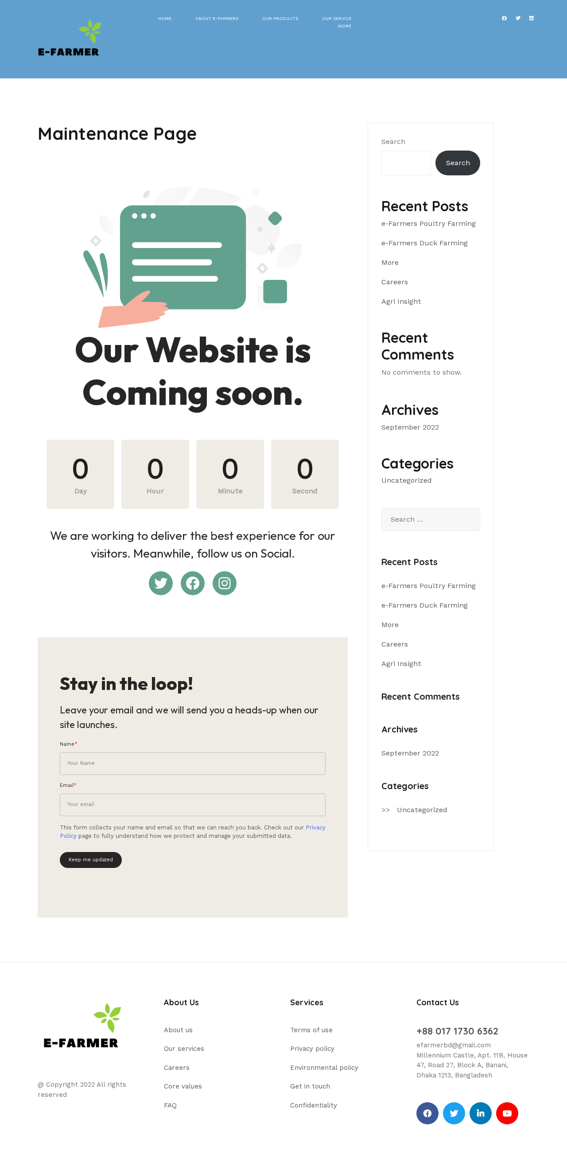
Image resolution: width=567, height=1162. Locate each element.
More (344, 25)
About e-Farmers (216, 18)
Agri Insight (401, 301)
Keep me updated (91, 860)
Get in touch (310, 1086)
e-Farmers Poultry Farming (428, 223)
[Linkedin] (481, 1113)
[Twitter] (454, 1113)
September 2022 (410, 427)
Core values (183, 1086)
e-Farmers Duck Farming (424, 243)
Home (164, 18)
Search (393, 141)
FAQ (170, 1105)
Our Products (280, 18)
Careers (394, 282)
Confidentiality (313, 1105)
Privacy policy (312, 1049)
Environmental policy (324, 1068)
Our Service (336, 18)
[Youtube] (507, 1113)
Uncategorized (406, 480)
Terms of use (311, 1030)
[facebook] (427, 1113)
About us (178, 1030)
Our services (184, 1049)
